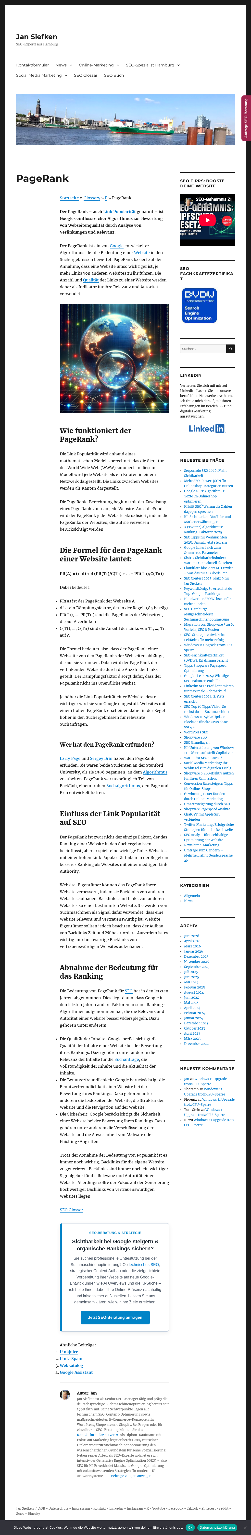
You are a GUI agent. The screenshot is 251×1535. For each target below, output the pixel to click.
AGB (41, 1508)
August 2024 (194, 992)
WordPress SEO (196, 732)
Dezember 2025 (196, 957)
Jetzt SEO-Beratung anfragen (115, 1317)
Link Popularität (119, 211)
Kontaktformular (32, 65)
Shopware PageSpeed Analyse (207, 809)
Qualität (91, 280)
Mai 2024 (191, 1003)
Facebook (175, 1508)
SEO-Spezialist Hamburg (150, 65)
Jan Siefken (36, 36)
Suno (20, 1514)
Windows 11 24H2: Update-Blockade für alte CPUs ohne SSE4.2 (206, 722)
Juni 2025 (191, 977)
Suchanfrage (126, 1059)
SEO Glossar (85, 75)
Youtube (158, 1508)
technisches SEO (144, 1265)
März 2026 (192, 946)
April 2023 (192, 1033)
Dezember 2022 (196, 1044)
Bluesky (34, 1514)
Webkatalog (71, 1365)
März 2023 (192, 1039)
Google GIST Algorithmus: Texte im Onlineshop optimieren (204, 496)
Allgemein (192, 896)
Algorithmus (155, 772)
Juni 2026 (191, 936)
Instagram (135, 1508)
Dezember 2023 (196, 1023)
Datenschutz (58, 1508)
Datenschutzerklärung (217, 1527)
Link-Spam (71, 1358)
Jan (186, 1079)
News (61, 65)
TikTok (192, 1508)
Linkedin (116, 1508)
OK (190, 1527)
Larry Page (70, 758)
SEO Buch (114, 75)
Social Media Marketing (39, 75)
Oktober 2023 (194, 1028)
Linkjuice (69, 1351)
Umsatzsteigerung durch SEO (207, 804)
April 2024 (192, 1008)
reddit (223, 1508)
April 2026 (192, 941)
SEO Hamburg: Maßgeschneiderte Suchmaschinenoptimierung (206, 614)
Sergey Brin (101, 758)
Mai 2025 (191, 982)
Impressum (81, 1508)
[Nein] (244, 1527)
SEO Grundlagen (197, 743)
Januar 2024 (193, 1018)
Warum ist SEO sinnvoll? (203, 758)
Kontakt (99, 1508)
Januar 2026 (193, 951)
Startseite (69, 197)
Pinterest (208, 1508)
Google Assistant (76, 1372)
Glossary (92, 197)
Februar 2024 (194, 1013)
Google (117, 245)
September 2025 (197, 967)
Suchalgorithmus (123, 785)
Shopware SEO (195, 737)
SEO (129, 990)
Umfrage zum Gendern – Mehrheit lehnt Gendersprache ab (208, 855)
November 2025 (196, 962)
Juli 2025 (191, 972)
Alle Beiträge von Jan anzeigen (127, 1476)
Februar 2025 (194, 987)
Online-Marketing (96, 65)
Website (142, 252)
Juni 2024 (191, 998)
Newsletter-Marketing (201, 845)
